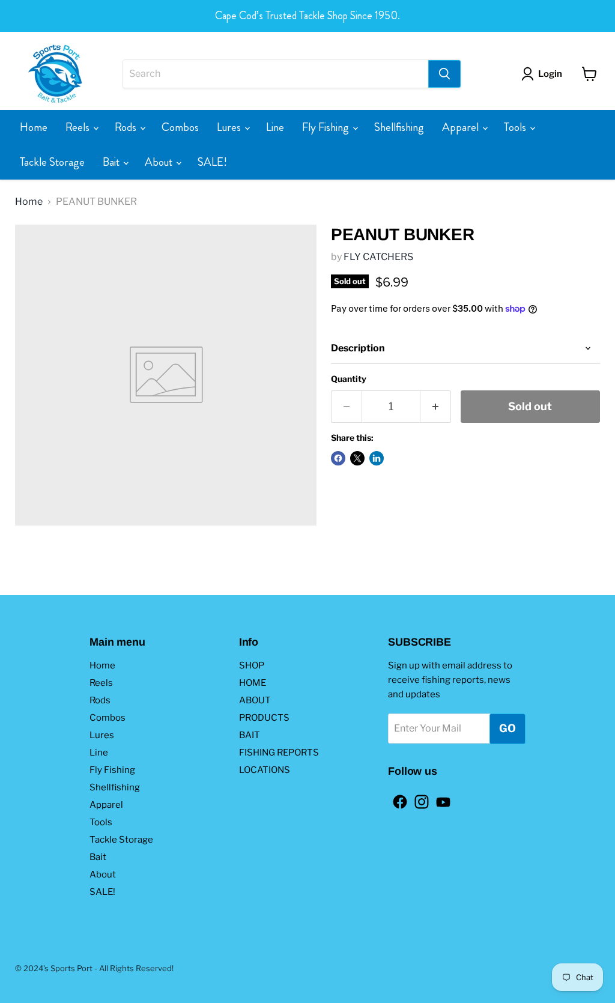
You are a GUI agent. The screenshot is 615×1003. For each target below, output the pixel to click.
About (160, 162)
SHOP (251, 665)
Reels (78, 127)
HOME (252, 682)
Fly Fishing (326, 127)
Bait (112, 162)
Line (275, 127)
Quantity (348, 379)
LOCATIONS (264, 770)
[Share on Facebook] (338, 458)
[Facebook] (396, 798)
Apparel (461, 127)
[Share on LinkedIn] (376, 458)
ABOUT (255, 700)
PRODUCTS (264, 717)
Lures (230, 127)
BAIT (249, 735)
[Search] (444, 74)
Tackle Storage (52, 162)
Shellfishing (399, 127)
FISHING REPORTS (279, 752)
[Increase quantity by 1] (435, 406)
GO (507, 728)
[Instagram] (418, 798)
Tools (516, 127)
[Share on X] (357, 458)
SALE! (212, 162)
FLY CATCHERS (378, 256)
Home (33, 127)
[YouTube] (439, 798)
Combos (180, 127)
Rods (127, 127)
